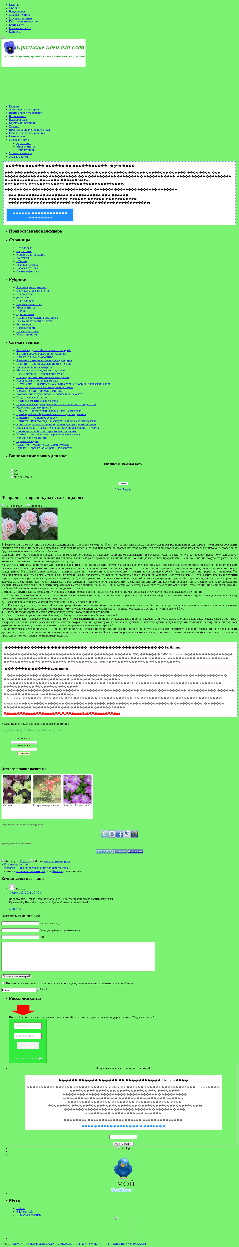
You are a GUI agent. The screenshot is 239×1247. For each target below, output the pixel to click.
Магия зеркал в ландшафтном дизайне (40, 370)
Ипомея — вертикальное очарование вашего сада (48, 434)
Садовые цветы (19, 139)
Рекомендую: (17, 136)
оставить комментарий (30, 871)
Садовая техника (19, 14)
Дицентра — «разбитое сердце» (36, 417)
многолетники (53, 861)
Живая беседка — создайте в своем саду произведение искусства (58, 427)
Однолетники (25, 149)
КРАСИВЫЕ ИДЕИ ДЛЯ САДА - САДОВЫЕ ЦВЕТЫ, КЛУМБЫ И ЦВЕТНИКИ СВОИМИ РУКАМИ (79, 1243)
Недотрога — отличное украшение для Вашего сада (34, 867)
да (15, 470)
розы (67, 861)
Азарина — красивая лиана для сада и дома (44, 360)
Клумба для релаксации (31, 437)
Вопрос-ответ (17, 116)
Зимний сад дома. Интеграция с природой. (43, 350)
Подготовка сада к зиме (31, 397)
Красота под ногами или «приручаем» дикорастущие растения (56, 424)
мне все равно (23, 477)
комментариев (28, 1214)
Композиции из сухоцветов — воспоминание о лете (49, 394)
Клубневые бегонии (17, 864)
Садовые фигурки (20, 18)
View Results (123, 489)
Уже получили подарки (26, 1058)
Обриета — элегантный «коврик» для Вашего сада (48, 410)
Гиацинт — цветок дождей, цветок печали (43, 363)
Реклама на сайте (20, 28)
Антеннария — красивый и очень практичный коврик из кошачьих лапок (63, 383)
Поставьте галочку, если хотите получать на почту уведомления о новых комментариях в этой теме (69, 983)
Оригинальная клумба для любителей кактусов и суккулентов (56, 404)
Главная (14, 4)
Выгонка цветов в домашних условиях (41, 353)
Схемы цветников (20, 153)
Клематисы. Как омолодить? (34, 357)
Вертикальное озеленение (25, 112)
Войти (20, 1208)
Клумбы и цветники (22, 122)
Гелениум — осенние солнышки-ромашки (43, 444)
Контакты (15, 31)
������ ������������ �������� (40, 215)
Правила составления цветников (30, 129)
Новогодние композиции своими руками (42, 377)
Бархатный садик (27, 441)
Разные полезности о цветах (27, 133)
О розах (14, 126)
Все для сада (17, 11)
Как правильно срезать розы (34, 367)
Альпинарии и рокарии (24, 109)
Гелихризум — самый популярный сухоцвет (44, 387)
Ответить (15, 908)
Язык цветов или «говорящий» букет (40, 373)
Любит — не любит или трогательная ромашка (46, 431)
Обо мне (14, 8)
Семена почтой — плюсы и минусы (39, 390)
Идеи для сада (18, 119)
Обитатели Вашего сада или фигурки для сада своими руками (56, 421)
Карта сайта (16, 24)
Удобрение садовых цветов (33, 407)
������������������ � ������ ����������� (62, 713)
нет (16, 473)
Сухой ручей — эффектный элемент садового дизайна (51, 414)
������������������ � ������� (123, 1126)
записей (24, 1211)
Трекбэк (57, 871)
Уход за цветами (19, 156)
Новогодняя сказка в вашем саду (37, 380)
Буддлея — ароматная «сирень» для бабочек (44, 447)
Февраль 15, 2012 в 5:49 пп (26, 892)
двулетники (23, 143)
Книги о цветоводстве (23, 21)
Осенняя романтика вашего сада (37, 400)
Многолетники (26, 146)
